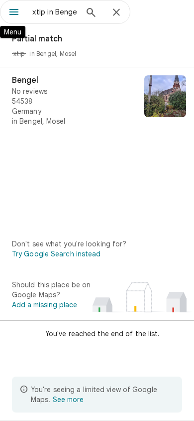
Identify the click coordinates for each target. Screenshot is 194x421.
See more (68, 399)
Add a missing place (44, 304)
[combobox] (54, 12)
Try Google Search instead (56, 253)
